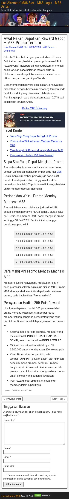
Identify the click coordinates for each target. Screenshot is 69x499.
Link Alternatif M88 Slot (16, 47)
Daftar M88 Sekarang (34, 108)
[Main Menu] (34, 29)
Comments (9, 50)
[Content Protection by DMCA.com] (43, 496)
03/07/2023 (35, 47)
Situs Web (9, 466)
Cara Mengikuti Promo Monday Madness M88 (36, 150)
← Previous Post (12, 399)
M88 (59, 171)
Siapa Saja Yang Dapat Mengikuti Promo (33, 136)
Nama (7, 448)
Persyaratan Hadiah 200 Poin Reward (31, 155)
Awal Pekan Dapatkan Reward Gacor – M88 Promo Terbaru (34, 40)
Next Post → (59, 399)
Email (7, 457)
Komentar (9, 420)
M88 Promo (48, 47)
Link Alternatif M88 (11, 496)
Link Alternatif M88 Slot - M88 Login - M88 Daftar (31, 4)
